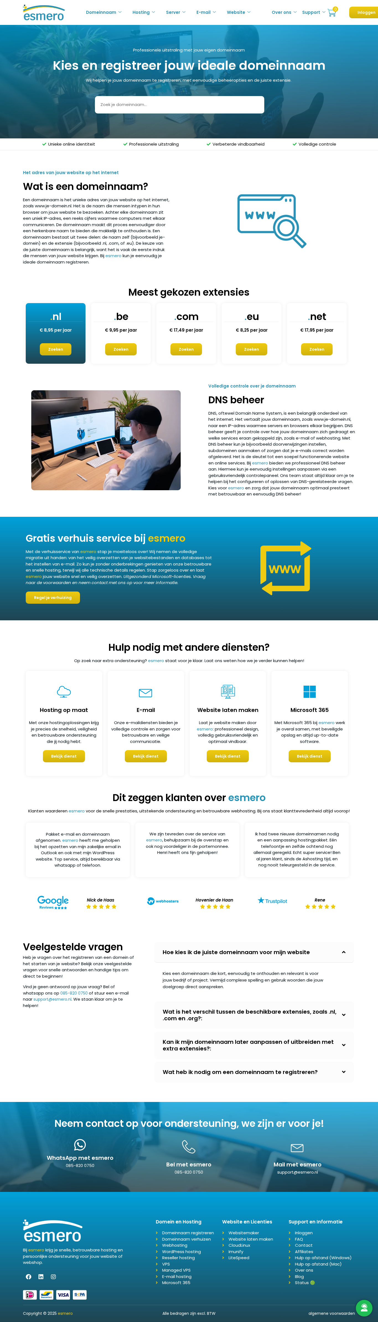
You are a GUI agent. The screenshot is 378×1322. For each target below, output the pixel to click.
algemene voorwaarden (332, 1313)
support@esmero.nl (52, 999)
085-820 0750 (74, 993)
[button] (254, 952)
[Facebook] (28, 1276)
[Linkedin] (40, 1276)
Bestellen (331, 13)
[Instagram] (53, 1276)
